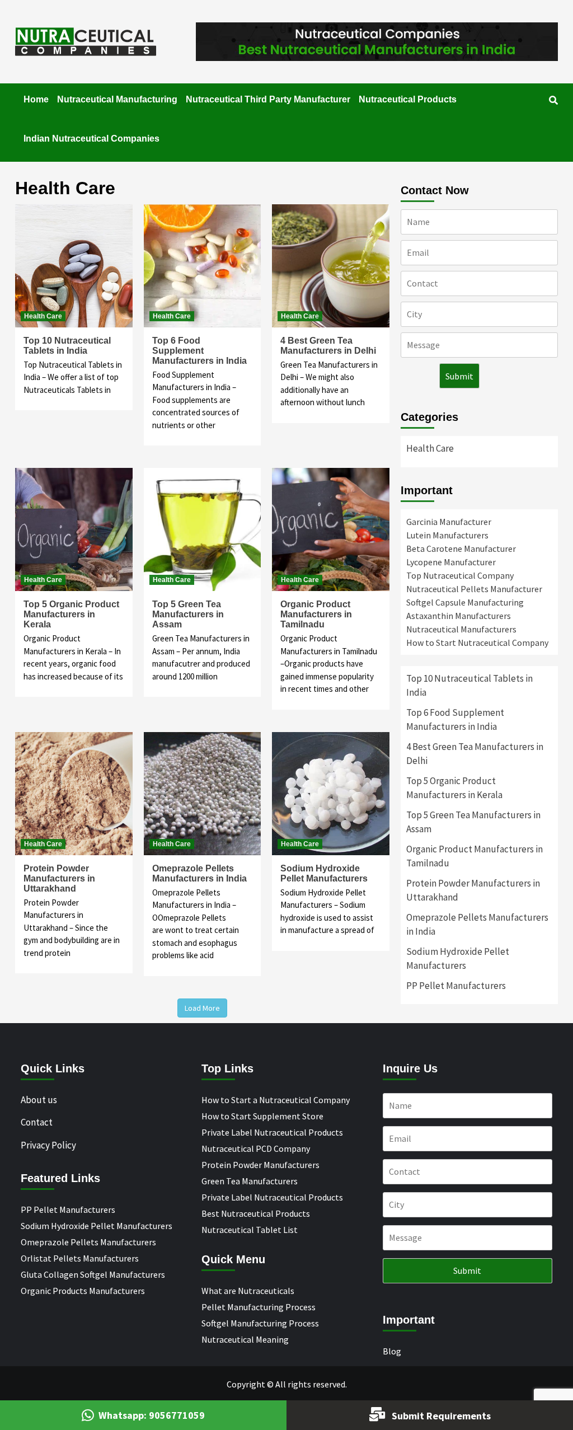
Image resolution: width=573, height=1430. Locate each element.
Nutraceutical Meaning (245, 1339)
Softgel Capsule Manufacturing (465, 602)
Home (36, 99)
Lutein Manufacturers (447, 535)
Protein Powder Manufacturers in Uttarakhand (59, 878)
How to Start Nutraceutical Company (477, 642)
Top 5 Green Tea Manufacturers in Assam (188, 614)
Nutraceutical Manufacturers (461, 629)
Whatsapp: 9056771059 (151, 1415)
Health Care (43, 316)
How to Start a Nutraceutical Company (275, 1099)
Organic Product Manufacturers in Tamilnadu (316, 614)
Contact (37, 1122)
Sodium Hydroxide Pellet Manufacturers (324, 873)
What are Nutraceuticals (247, 1290)
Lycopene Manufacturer (451, 562)
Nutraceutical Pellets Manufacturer (474, 588)
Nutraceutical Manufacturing (117, 99)
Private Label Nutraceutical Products (272, 1132)
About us (39, 1100)
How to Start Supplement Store (262, 1116)
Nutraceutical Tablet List (249, 1229)
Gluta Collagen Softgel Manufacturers (93, 1274)
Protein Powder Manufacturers (260, 1164)
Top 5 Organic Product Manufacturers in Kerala (71, 614)
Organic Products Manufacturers (83, 1290)
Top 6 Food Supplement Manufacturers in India (199, 350)
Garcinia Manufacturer (448, 521)
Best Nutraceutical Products (255, 1213)
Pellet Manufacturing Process (258, 1306)
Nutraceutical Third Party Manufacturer (268, 99)
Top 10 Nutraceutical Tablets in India (67, 345)
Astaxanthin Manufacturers (458, 615)
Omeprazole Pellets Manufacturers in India (199, 873)
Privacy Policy (48, 1145)
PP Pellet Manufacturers (456, 985)
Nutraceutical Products (408, 99)
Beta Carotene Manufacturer (461, 548)
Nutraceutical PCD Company (255, 1148)
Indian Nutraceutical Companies (91, 138)
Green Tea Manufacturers (249, 1181)
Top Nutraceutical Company (460, 575)
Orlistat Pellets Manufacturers (80, 1258)
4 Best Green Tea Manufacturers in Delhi (328, 345)
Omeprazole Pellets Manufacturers (88, 1242)
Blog (392, 1351)
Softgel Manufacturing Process (260, 1323)
